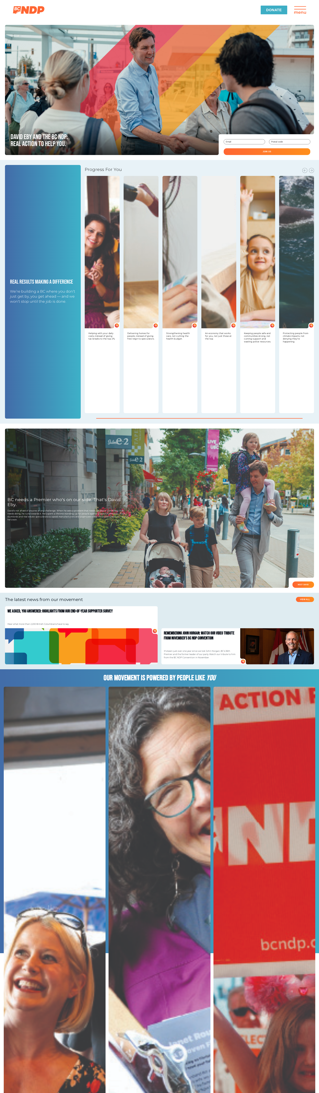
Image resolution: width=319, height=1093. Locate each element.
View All (305, 599)
